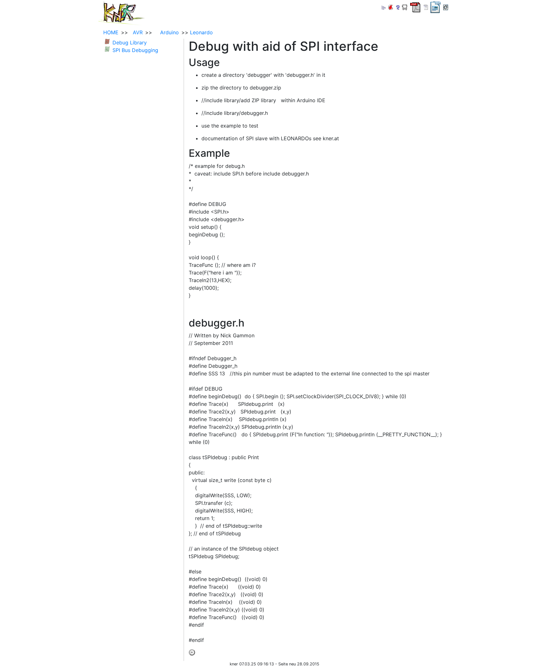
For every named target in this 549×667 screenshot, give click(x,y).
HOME (111, 32)
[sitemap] (383, 6)
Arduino (166, 32)
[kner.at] (121, 12)
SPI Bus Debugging (135, 50)
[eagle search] (390, 6)
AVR (136, 32)
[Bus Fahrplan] (405, 6)
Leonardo (201, 32)
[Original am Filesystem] (445, 6)
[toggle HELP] (398, 7)
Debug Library (129, 42)
